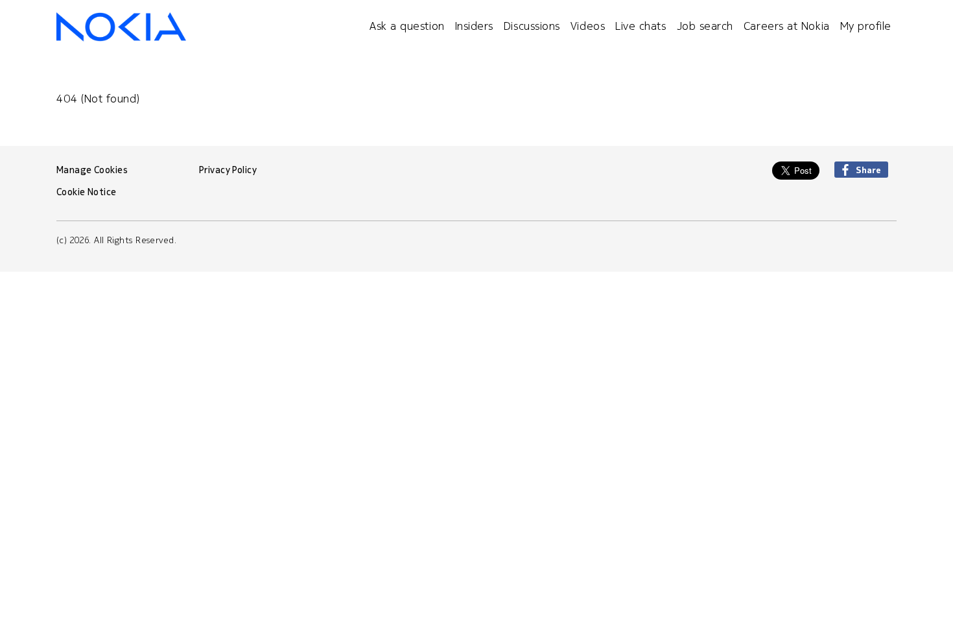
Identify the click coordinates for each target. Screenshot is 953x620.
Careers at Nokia (787, 26)
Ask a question (407, 26)
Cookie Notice (86, 191)
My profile (865, 26)
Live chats (640, 26)
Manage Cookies (92, 169)
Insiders (474, 26)
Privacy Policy (228, 169)
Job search (705, 26)
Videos (588, 26)
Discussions (532, 26)
